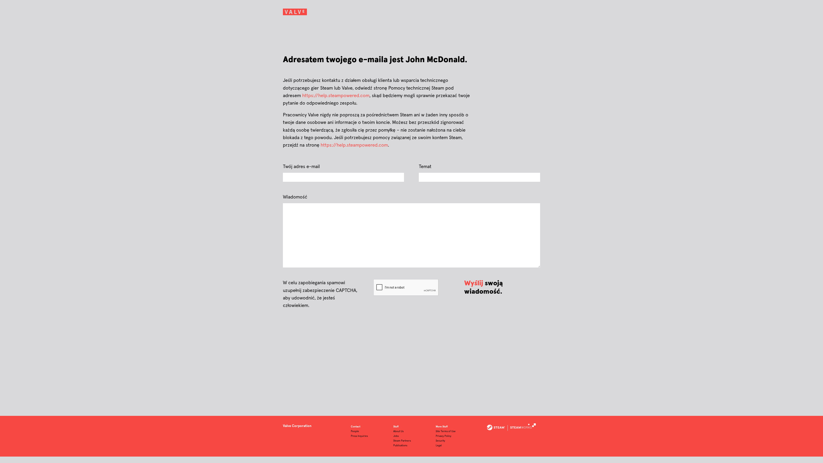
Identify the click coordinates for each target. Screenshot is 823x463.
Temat (425, 166)
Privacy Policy (443, 436)
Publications (400, 445)
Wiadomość (295, 197)
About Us (398, 431)
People (355, 431)
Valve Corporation (297, 426)
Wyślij (473, 283)
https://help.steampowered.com (335, 95)
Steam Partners (402, 441)
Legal (439, 445)
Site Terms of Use (446, 431)
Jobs (396, 436)
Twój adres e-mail (301, 166)
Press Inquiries (359, 436)
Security (440, 441)
